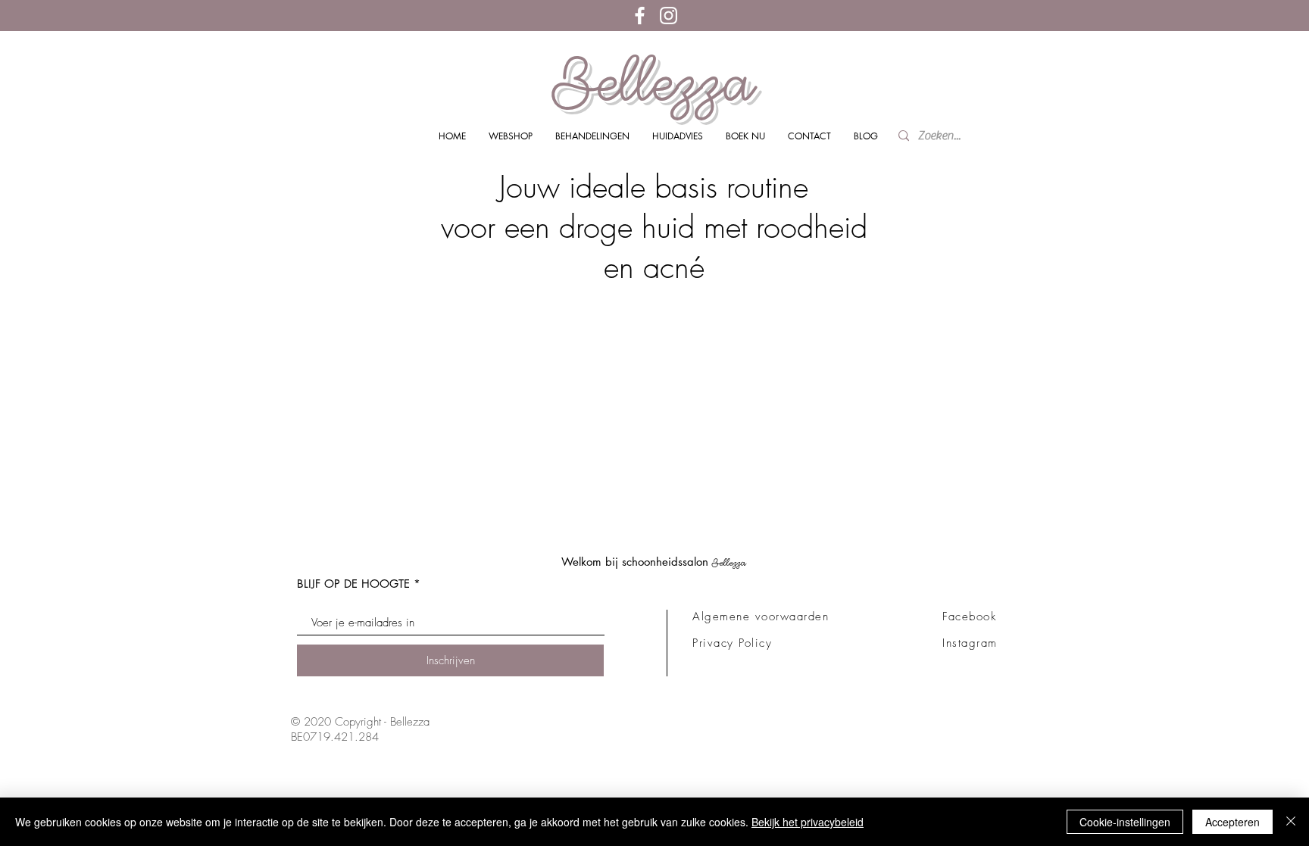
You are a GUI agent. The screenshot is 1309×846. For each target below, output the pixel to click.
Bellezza (654, 82)
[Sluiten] (1291, 822)
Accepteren (1232, 821)
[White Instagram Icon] (668, 15)
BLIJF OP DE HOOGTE (353, 583)
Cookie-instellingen (1124, 821)
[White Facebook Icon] (639, 15)
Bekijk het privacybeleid (807, 821)
